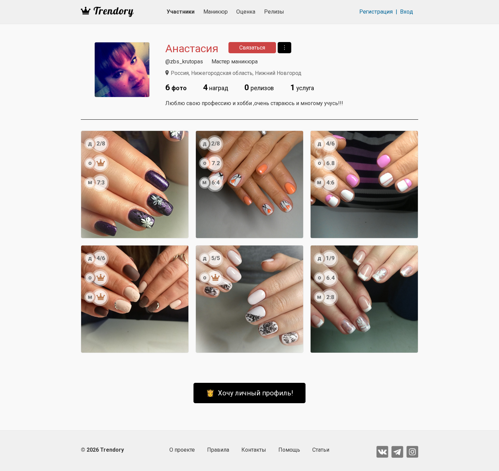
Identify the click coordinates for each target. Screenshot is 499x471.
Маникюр (215, 11)
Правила (218, 450)
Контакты (253, 450)
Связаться (252, 47)
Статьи (320, 450)
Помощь (289, 450)
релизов (259, 87)
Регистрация (376, 11)
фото (176, 87)
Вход (406, 11)
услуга (302, 87)
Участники (181, 11)
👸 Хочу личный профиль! (249, 393)
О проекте (182, 450)
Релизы (274, 11)
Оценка (245, 11)
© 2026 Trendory (102, 450)
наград (215, 87)
